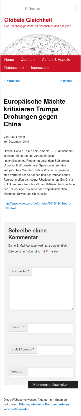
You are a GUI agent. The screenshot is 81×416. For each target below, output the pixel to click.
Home (9, 59)
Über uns (28, 59)
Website (16, 371)
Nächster (68, 81)
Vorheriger (12, 81)
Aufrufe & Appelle (56, 59)
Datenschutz (14, 67)
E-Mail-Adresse (22, 349)
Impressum (40, 67)
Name (18, 327)
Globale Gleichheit (28, 19)
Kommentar (20, 271)
